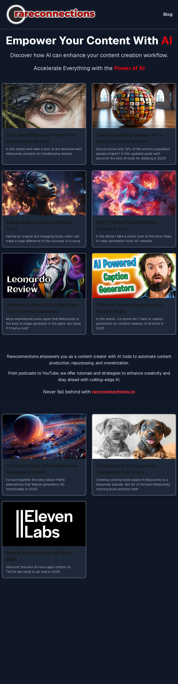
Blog (167, 14)
